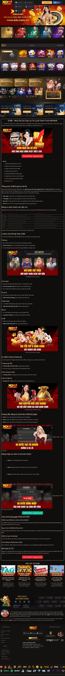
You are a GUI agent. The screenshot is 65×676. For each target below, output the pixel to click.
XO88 (3, 123)
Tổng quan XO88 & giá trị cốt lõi (13, 163)
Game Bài (20, 6)
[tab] (4, 45)
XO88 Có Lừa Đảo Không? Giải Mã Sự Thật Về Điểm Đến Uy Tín (40, 579)
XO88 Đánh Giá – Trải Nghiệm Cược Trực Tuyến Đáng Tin (24, 579)
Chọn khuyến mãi (5, 112)
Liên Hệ (19, 10)
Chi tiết (13, 112)
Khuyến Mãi (30, 6)
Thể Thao (20, 2)
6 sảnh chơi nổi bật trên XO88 (12, 168)
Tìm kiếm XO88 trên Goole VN (33, 639)
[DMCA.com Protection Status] (33, 638)
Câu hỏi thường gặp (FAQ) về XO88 (14, 178)
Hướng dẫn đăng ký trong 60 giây (13, 173)
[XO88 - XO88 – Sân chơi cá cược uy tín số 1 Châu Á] (7, 2)
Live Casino (29, 2)
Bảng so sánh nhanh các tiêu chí (13, 166)
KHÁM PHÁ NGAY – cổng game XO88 (32, 513)
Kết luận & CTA (9, 181)
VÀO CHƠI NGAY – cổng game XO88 (32, 557)
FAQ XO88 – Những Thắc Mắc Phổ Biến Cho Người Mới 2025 (8, 579)
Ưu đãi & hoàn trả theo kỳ (11, 171)
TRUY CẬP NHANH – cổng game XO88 (32, 156)
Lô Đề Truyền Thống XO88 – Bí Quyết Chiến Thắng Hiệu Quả (56, 579)
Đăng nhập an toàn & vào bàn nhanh (14, 176)
